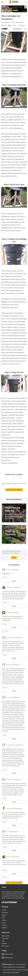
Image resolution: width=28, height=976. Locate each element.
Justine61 (9, 779)
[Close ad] (25, 7)
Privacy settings (20, 967)
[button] (2, 2)
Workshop (5, 913)
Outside (4, 925)
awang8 (8, 612)
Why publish (5, 936)
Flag (5, 577)
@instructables (8, 954)
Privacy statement (8, 967)
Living (12, 22)
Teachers (4, 928)
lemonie (8, 857)
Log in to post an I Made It (14, 490)
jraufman (5, 22)
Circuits (4, 910)
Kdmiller (8, 664)
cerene (8, 831)
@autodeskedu (8, 958)
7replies (5, 631)
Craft (3, 918)
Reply (14, 581)
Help (3, 941)
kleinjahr (8, 697)
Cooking (4, 920)
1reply (5, 877)
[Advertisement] (14, 8)
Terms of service (21, 964)
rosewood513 (10, 637)
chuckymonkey (10, 745)
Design (4, 915)
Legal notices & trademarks (11, 972)
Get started (5, 938)
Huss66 (8, 570)
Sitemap (4, 943)
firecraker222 (10, 808)
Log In (14, 558)
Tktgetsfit (9, 587)
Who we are (5, 946)
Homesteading (20, 22)
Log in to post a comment (14, 883)
